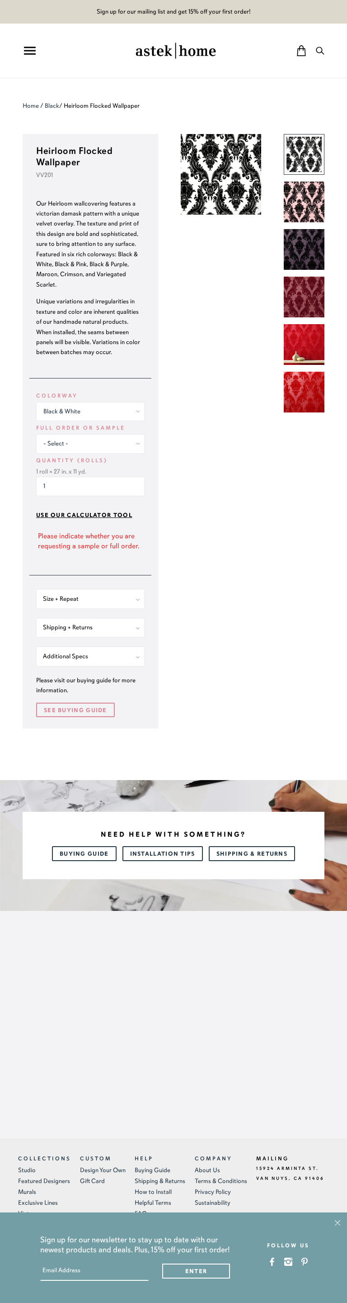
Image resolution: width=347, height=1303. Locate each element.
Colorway (57, 396)
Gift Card (92, 1181)
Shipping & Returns (251, 853)
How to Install (153, 1192)
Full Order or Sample (80, 428)
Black (52, 106)
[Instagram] (288, 1261)
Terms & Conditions (221, 1181)
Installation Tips (162, 853)
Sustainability (212, 1203)
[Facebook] (272, 1261)
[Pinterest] (304, 1261)
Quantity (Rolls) (72, 460)
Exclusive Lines (38, 1203)
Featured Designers (44, 1181)
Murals (27, 1192)
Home (31, 106)
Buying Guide (84, 853)
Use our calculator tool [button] (84, 515)
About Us (207, 1170)
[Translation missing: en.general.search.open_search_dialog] (320, 50)
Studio (27, 1170)
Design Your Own (103, 1170)
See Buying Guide (75, 710)
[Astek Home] (175, 50)
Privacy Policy (213, 1192)
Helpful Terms (153, 1203)
